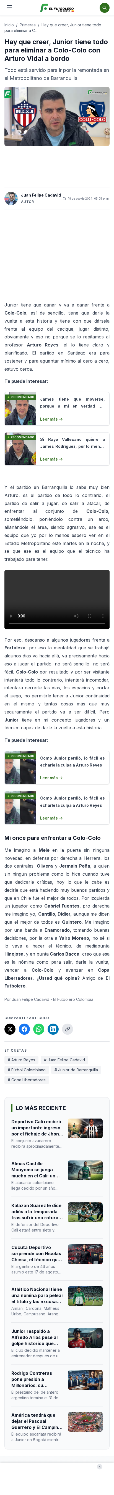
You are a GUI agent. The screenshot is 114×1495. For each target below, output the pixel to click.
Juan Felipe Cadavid (41, 195)
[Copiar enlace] (67, 1029)
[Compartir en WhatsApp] (38, 1029)
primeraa (28, 24)
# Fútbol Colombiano (27, 1069)
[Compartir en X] (9, 1029)
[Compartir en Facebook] (24, 1029)
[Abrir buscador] (105, 8)
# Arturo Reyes (21, 1059)
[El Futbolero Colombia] (57, 7)
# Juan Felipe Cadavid (64, 1059)
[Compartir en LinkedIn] (53, 1029)
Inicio (9, 24)
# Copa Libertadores (27, 1079)
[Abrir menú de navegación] (9, 8)
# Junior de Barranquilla (76, 1069)
